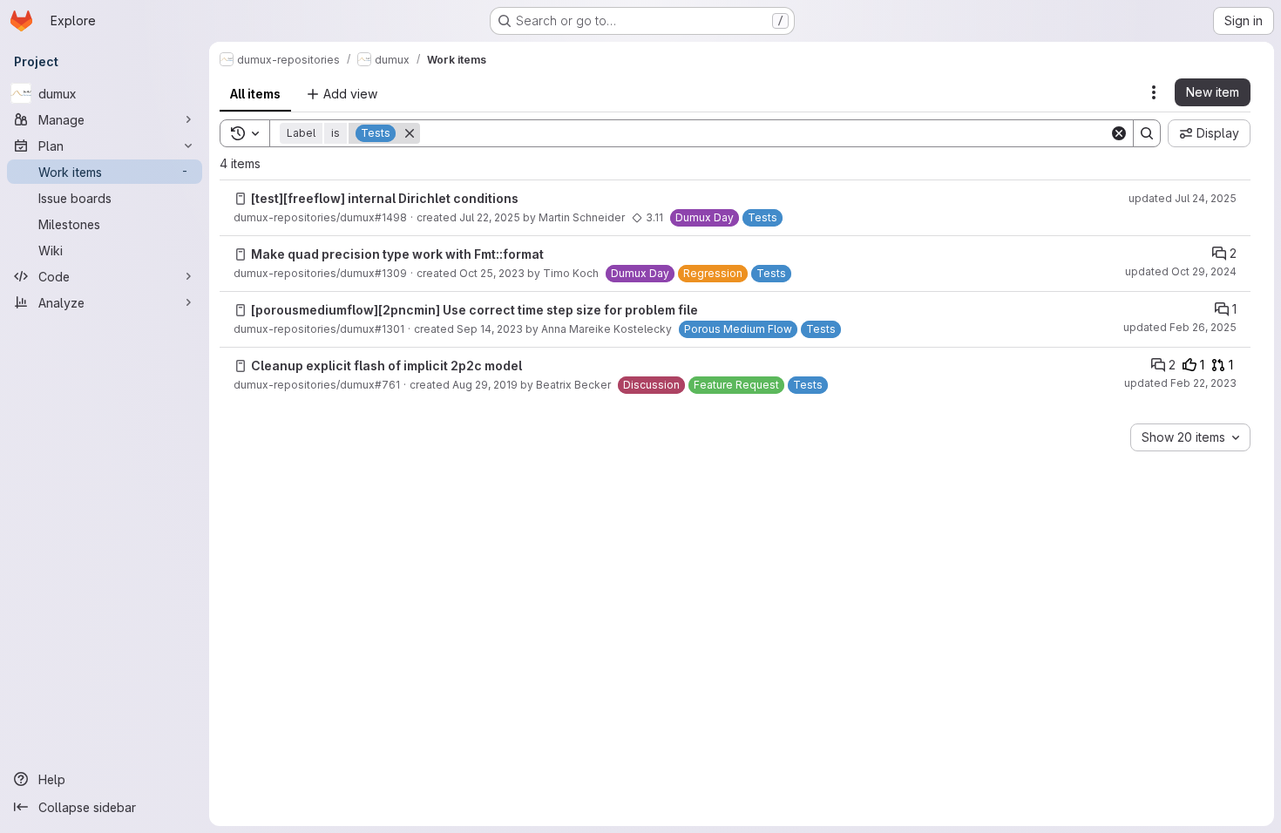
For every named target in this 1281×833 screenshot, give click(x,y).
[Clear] (1118, 133)
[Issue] (240, 199)
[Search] (1147, 133)
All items (255, 93)
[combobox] (1190, 437)
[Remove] (409, 133)
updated (1182, 198)
